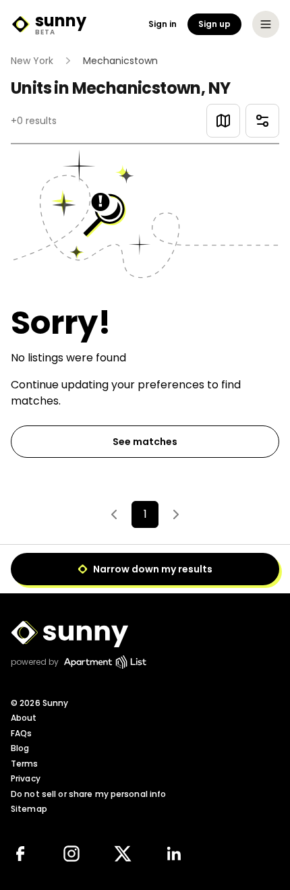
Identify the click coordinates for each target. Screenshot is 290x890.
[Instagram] (71, 853)
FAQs (21, 733)
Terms (24, 763)
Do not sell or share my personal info (88, 794)
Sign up (214, 24)
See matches (145, 441)
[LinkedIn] (174, 853)
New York (32, 60)
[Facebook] (20, 853)
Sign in (162, 24)
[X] (122, 853)
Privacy (25, 778)
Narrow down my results (152, 569)
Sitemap (29, 808)
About (24, 717)
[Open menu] (265, 24)
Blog (20, 748)
